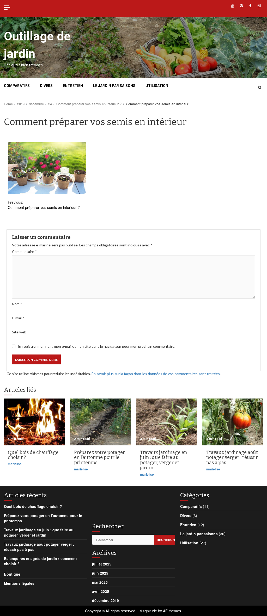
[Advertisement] (133, 504)
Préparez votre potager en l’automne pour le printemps (100, 422)
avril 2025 (100, 591)
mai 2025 (100, 582)
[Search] (260, 87)
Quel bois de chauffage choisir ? (34, 422)
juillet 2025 (101, 564)
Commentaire (24, 251)
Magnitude (148, 610)
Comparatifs (17, 86)
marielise (15, 464)
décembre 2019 (105, 600)
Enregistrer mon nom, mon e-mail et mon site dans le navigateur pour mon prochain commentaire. (96, 346)
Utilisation (156, 86)
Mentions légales (19, 583)
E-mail (18, 318)
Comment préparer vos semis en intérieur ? (44, 205)
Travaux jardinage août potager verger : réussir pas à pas (232, 422)
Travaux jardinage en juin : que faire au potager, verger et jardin (166, 422)
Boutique (12, 574)
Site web (19, 332)
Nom (17, 304)
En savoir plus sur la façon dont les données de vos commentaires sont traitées (156, 373)
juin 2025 (100, 573)
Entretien (73, 86)
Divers (46, 86)
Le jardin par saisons (114, 86)
